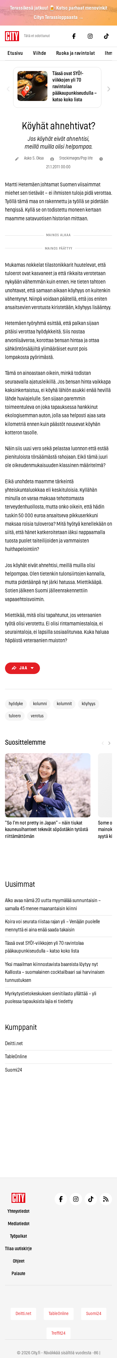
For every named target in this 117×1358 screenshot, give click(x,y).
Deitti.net (14, 1043)
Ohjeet (18, 1261)
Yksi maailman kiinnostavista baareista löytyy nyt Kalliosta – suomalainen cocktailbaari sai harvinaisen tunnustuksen (55, 972)
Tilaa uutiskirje (18, 1248)
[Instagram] (90, 36)
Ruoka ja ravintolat (75, 53)
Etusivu (15, 53)
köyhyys (88, 704)
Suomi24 (13, 1070)
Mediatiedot (18, 1224)
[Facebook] (74, 36)
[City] (19, 1198)
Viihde (39, 53)
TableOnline (16, 1056)
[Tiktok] (106, 36)
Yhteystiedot (18, 1211)
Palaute (18, 1273)
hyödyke (16, 704)
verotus (37, 716)
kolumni (40, 704)
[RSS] (106, 1199)
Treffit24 (58, 1333)
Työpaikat (18, 1236)
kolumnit (64, 704)
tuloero (15, 716)
